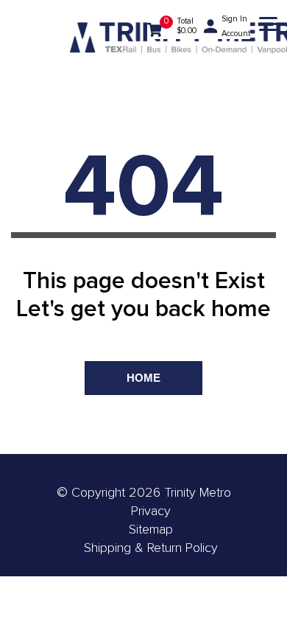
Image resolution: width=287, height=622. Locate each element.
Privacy (151, 511)
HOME (143, 377)
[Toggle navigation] (268, 25)
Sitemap (151, 529)
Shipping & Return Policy (151, 547)
